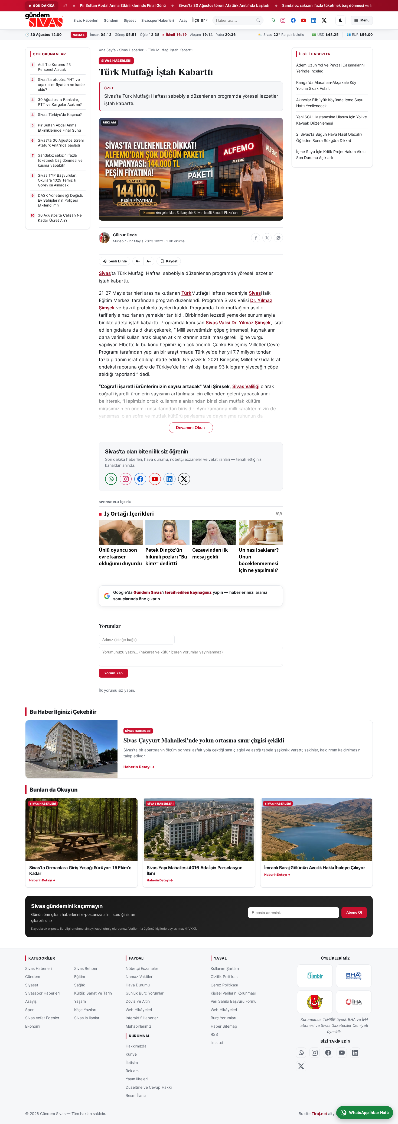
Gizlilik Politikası (224, 976)
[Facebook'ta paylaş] (255, 237)
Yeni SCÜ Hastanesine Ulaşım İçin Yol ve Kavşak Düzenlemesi (331, 120)
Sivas (105, 273)
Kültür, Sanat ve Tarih (93, 993)
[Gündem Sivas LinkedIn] (313, 20)
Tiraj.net (319, 1113)
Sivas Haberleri (85, 20)
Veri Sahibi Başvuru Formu (233, 1001)
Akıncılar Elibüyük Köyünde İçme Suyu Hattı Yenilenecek (329, 102)
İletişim (132, 1062)
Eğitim (79, 976)
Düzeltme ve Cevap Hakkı (149, 1087)
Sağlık (79, 984)
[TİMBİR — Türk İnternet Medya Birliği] (315, 975)
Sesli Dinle (118, 261)
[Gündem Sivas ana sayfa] (44, 20)
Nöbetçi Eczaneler (142, 968)
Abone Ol (354, 912)
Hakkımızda (136, 1045)
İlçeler (200, 20)
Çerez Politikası (224, 984)
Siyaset (130, 20)
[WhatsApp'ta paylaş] (278, 237)
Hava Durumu (138, 984)
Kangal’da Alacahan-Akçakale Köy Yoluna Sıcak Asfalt (326, 85)
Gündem (111, 20)
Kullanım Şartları (225, 968)
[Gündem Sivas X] (324, 20)
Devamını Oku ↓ (191, 428)
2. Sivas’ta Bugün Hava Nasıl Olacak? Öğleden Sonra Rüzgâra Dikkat (329, 137)
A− (138, 261)
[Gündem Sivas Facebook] (293, 20)
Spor (29, 1009)
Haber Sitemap (224, 1026)
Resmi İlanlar (137, 1095)
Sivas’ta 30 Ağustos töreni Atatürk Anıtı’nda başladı (193, 5)
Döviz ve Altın (138, 1001)
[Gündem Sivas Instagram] (283, 20)
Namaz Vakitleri (139, 976)
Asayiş (184, 20)
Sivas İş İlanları (87, 1017)
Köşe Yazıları (85, 1009)
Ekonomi (32, 1026)
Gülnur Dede (125, 235)
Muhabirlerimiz (138, 1026)
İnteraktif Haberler (142, 1017)
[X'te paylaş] (267, 237)
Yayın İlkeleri (137, 1079)
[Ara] (258, 20)
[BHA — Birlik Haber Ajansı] (354, 975)
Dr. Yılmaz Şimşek (251, 322)
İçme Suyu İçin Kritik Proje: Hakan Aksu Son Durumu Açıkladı (331, 154)
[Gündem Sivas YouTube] (303, 20)
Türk (186, 293)
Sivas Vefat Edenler (42, 1017)
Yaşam (80, 1001)
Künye (131, 1054)
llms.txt (217, 1042)
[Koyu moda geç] (340, 20)
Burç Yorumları (223, 1017)
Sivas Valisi (218, 322)
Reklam (132, 1070)
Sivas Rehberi (86, 968)
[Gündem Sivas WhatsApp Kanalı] (272, 20)
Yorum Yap (113, 673)
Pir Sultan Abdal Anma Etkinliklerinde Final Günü (91, 5)
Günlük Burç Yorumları (145, 993)
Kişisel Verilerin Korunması (233, 993)
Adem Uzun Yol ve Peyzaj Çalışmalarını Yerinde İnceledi (330, 68)
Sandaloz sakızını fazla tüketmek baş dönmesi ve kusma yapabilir (309, 5)
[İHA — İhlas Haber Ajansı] (354, 1001)
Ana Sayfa (107, 50)
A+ (148, 261)
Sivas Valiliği (245, 386)
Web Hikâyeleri (139, 1009)
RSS (214, 1034)
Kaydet (171, 261)
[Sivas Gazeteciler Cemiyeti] (315, 1001)
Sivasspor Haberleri (157, 20)
